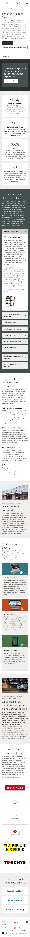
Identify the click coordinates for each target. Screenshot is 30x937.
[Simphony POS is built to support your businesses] (15, 685)
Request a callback (15, 891)
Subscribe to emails (6, 927)
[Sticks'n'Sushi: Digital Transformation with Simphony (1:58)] (15, 832)
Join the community (15, 909)
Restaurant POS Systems (9, 8)
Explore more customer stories (11, 777)
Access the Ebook (10, 81)
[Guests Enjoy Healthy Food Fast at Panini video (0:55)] (15, 818)
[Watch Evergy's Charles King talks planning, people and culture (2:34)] (15, 788)
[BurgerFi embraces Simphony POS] (15, 492)
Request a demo (15, 900)
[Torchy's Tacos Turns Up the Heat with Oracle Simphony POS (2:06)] (15, 862)
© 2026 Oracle (5, 922)
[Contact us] (27, 3)
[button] (3, 3)
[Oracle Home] (7, 3)
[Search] (17, 3)
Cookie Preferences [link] (6, 924)
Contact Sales (7, 43)
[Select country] (20, 3)
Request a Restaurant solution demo (14, 47)
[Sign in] (24, 3)
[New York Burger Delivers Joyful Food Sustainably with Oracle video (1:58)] (15, 803)
